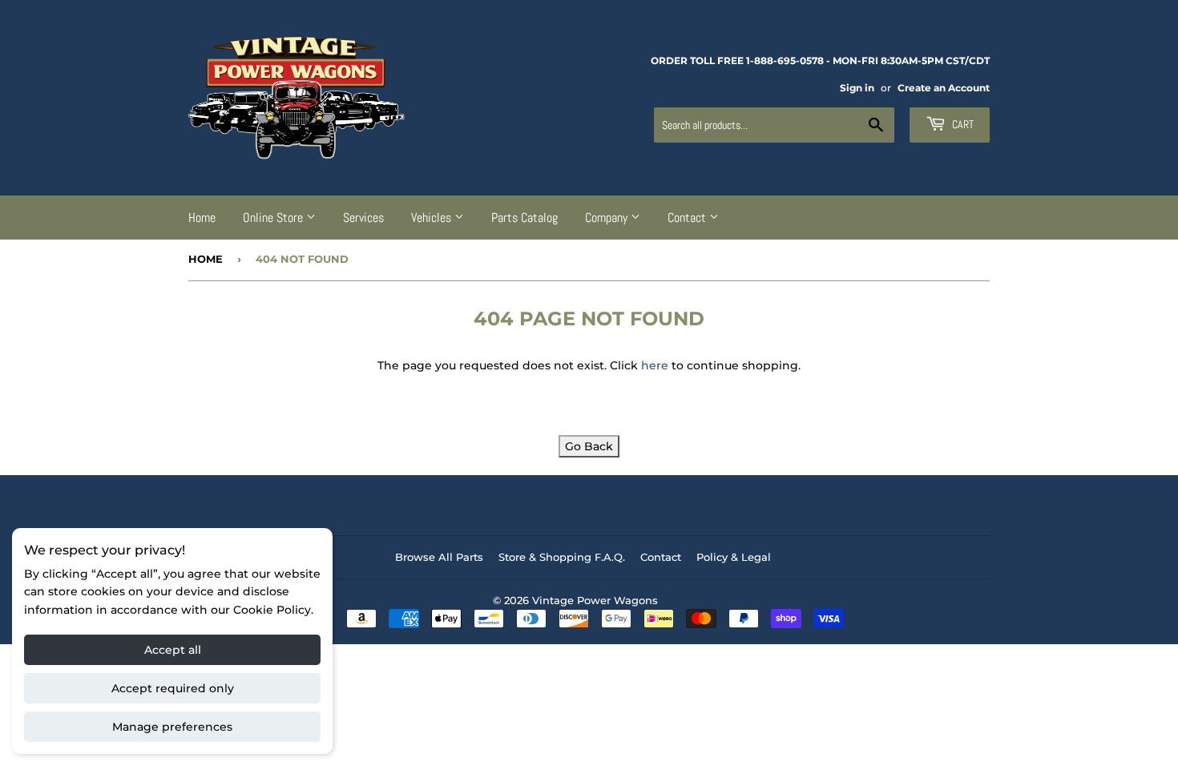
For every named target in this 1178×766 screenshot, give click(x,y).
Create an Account (944, 88)
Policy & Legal (733, 556)
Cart (962, 124)
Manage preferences (172, 727)
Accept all (172, 650)
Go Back (589, 446)
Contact (688, 217)
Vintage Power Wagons (595, 600)
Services (363, 217)
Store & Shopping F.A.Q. (561, 556)
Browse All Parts (439, 556)
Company (608, 217)
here (654, 365)
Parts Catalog (524, 217)
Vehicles (432, 217)
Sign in (857, 88)
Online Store (274, 217)
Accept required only (172, 688)
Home (202, 217)
